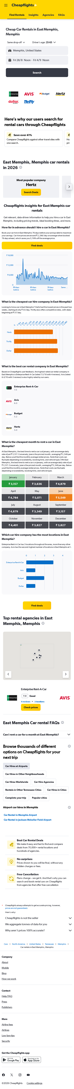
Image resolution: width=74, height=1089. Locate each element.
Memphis (62, 944)
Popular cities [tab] (39, 797)
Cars (6, 944)
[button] (6, 5)
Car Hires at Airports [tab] (16, 766)
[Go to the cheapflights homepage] (24, 5)
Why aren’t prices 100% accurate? (25, 930)
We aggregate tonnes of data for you (26, 924)
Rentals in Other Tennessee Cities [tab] (23, 789)
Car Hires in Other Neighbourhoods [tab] (24, 774)
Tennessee (49, 944)
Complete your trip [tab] (15, 797)
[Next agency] (66, 674)
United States (35, 944)
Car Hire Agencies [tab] (44, 782)
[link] (31, 192)
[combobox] (16, 42)
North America (18, 944)
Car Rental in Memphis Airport (20, 815)
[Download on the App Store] (31, 1060)
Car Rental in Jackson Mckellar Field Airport (27, 819)
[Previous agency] (8, 674)
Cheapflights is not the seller (21, 918)
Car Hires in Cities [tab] (56, 789)
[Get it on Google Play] (11, 1060)
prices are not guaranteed (16, 908)
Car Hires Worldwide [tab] (16, 782)
